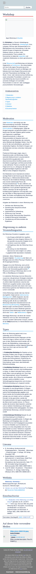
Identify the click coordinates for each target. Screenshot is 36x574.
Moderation (9, 122)
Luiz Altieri (13, 535)
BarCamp (6, 323)
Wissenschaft (11, 63)
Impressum (10, 572)
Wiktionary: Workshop (12, 482)
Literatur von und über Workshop (15, 488)
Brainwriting (15, 305)
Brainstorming (7, 305)
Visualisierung (18, 258)
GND (20, 517)
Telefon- (11, 312)
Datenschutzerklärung (23, 572)
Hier (24, 555)
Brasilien (20, 38)
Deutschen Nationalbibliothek (16, 490)
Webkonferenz (22, 312)
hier (17, 555)
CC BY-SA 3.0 (20, 537)
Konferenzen (16, 65)
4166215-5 (26, 517)
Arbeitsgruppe (24, 44)
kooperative (21, 56)
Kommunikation (7, 128)
